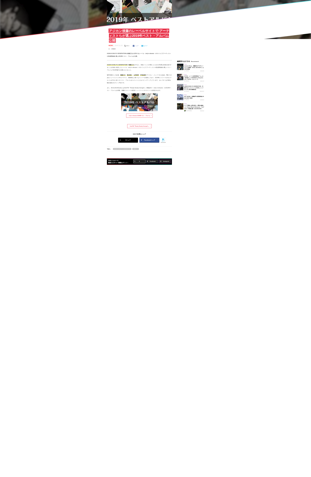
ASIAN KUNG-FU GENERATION (122, 149)
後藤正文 (135, 149)
